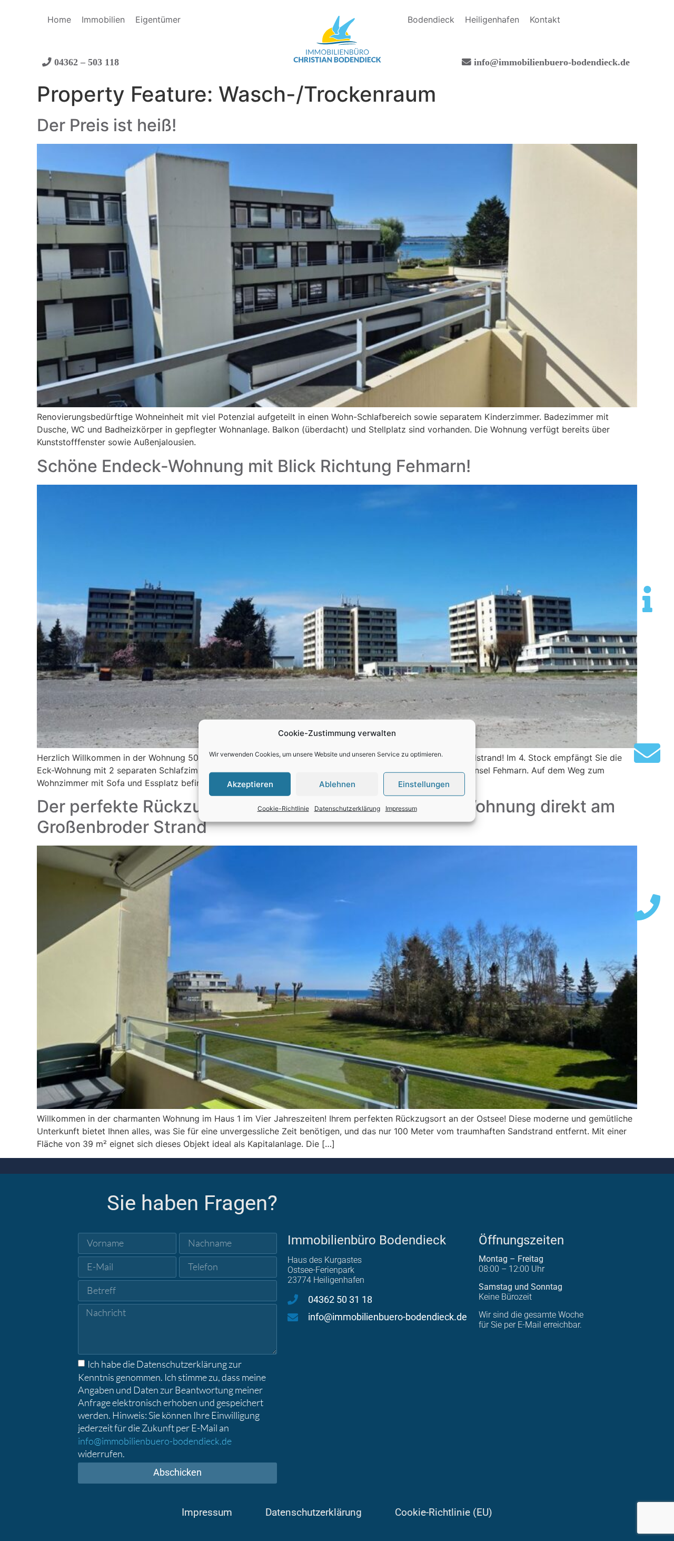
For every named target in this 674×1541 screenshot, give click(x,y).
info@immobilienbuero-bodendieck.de (550, 61)
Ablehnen (337, 784)
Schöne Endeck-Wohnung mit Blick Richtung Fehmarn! (254, 466)
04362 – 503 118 (85, 61)
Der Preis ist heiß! (106, 125)
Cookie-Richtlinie (283, 808)
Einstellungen (424, 784)
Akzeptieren (250, 784)
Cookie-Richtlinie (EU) (443, 1512)
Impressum (401, 808)
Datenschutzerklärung (347, 808)
